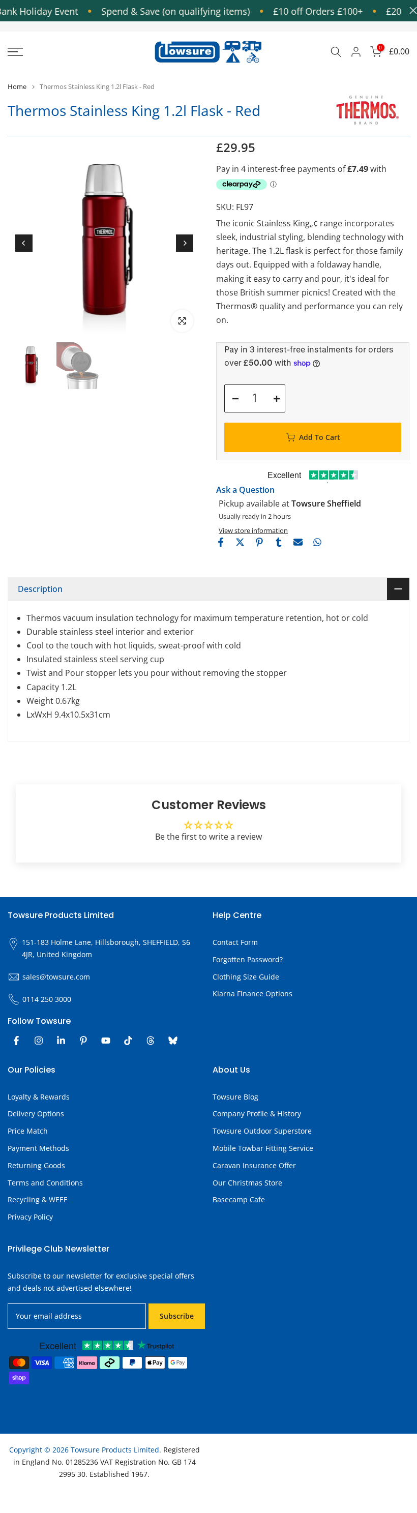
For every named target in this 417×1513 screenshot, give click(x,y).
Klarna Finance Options (252, 993)
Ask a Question (245, 489)
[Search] (336, 51)
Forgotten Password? (248, 959)
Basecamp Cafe (239, 1199)
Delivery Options (36, 1113)
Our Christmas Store (247, 1183)
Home (17, 86)
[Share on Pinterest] (259, 542)
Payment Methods (38, 1148)
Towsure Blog (235, 1097)
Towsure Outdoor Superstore (262, 1131)
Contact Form (235, 942)
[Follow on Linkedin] (61, 1040)
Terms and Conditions (45, 1183)
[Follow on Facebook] (16, 1040)
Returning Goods (36, 1165)
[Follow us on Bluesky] (173, 1040)
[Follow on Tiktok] (128, 1040)
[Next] (184, 243)
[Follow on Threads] (150, 1040)
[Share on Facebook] (220, 542)
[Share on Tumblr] (278, 542)
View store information (253, 530)
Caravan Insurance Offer (254, 1165)
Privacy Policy (30, 1217)
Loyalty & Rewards (39, 1097)
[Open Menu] (69, 52)
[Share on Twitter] (240, 542)
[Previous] (24, 243)
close (410, 10)
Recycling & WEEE (38, 1199)
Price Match (28, 1131)
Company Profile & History (257, 1113)
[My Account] (356, 52)
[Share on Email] (298, 542)
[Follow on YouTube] (105, 1040)
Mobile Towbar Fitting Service (263, 1148)
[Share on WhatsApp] (317, 542)
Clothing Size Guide (246, 977)
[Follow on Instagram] (38, 1040)
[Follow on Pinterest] (83, 1040)
